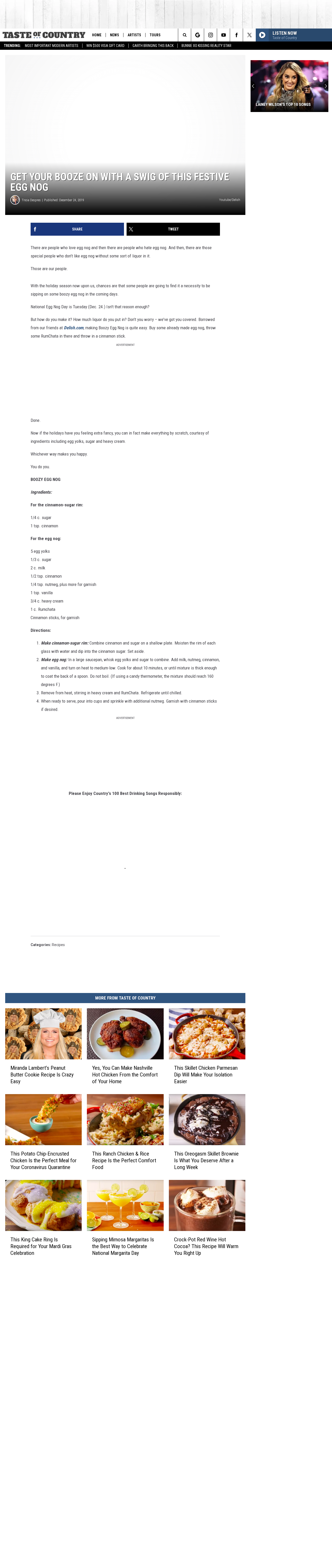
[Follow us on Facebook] (236, 35)
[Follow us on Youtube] (223, 35)
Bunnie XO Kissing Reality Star (206, 46)
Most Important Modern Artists (51, 46)
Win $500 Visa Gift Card (105, 46)
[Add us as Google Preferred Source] (197, 35)
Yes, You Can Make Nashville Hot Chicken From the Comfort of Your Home (125, 1075)
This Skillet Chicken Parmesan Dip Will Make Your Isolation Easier (206, 1075)
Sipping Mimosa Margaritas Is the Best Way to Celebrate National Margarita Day (123, 1246)
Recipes (58, 945)
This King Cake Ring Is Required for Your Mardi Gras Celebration (41, 1246)
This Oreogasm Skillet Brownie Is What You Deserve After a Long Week (206, 1160)
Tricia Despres (31, 200)
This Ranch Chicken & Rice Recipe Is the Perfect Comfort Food (124, 1160)
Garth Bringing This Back (153, 46)
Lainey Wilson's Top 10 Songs (283, 104)
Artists (134, 35)
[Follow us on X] (249, 35)
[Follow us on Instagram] (210, 35)
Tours (155, 35)
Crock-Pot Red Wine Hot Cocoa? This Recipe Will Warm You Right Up (206, 1246)
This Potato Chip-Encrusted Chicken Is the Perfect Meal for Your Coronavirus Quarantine (43, 1160)
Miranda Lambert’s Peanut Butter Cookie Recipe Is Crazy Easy (42, 1075)
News (114, 35)
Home (96, 35)
